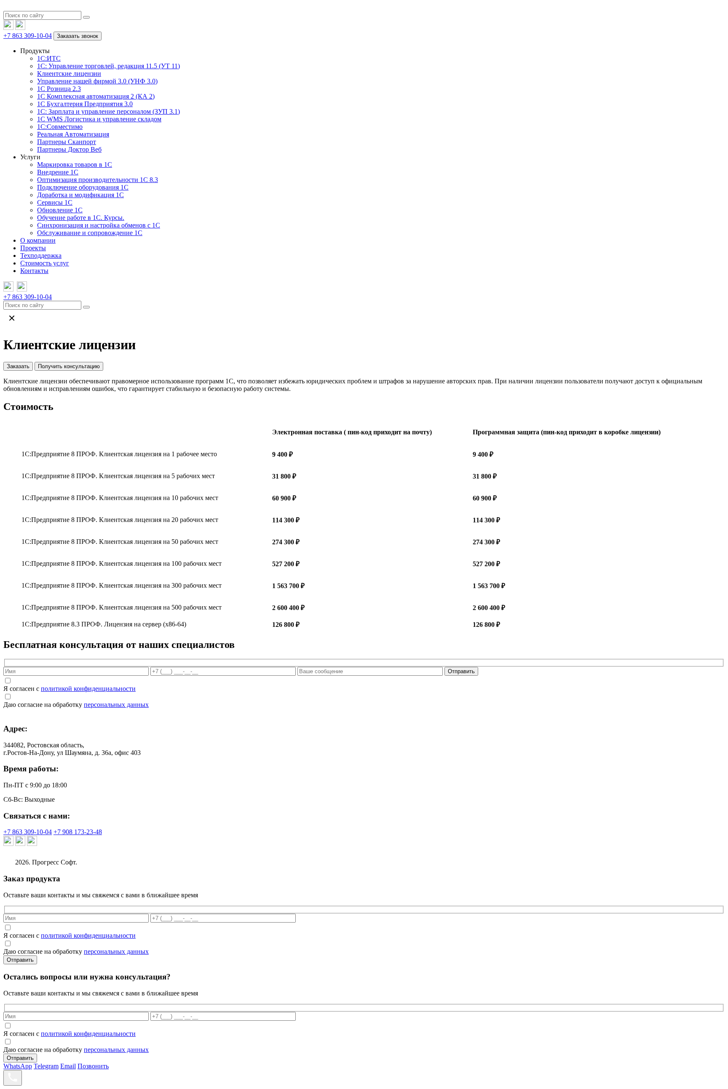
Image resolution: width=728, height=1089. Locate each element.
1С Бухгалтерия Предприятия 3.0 (85, 103)
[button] (86, 17)
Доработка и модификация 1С (80, 194)
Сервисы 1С (54, 202)
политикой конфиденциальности (88, 688)
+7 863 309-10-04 (27, 35)
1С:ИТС (49, 58)
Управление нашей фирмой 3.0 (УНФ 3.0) (97, 81)
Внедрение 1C (57, 172)
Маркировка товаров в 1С (74, 164)
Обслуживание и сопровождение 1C (89, 232)
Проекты (33, 248)
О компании (38, 240)
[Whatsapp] (20, 27)
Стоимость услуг (44, 263)
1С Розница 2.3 (59, 88)
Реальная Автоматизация (73, 134)
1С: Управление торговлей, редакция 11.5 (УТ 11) (108, 66)
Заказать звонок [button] (77, 36)
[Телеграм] (8, 27)
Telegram (46, 1066)
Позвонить (93, 1066)
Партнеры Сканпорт (66, 141)
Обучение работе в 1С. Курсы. (80, 217)
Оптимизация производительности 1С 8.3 (97, 179)
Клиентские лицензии (69, 73)
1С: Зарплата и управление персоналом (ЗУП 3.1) (108, 111)
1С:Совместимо (60, 126)
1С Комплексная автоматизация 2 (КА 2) (96, 96)
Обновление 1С (60, 210)
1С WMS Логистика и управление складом (99, 119)
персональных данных (116, 704)
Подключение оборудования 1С (82, 187)
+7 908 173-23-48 (78, 831)
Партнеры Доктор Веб (69, 149)
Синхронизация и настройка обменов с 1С (98, 225)
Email (68, 1066)
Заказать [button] (18, 366)
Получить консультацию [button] (69, 366)
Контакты (34, 270)
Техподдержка (41, 255)
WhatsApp (17, 1066)
